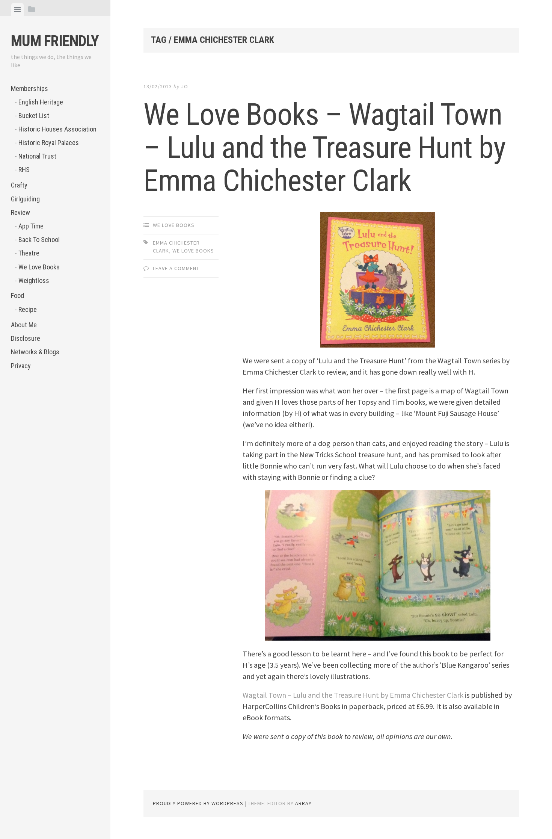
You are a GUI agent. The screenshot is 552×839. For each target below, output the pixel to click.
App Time (31, 226)
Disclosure (25, 338)
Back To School (39, 239)
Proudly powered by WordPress (198, 803)
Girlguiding (25, 199)
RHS (24, 170)
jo (184, 86)
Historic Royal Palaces (48, 143)
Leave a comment (176, 268)
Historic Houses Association (57, 129)
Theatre (28, 253)
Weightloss (33, 280)
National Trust (37, 156)
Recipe (27, 309)
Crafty (19, 185)
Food (17, 295)
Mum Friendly (54, 41)
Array (303, 803)
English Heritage (40, 102)
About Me (24, 325)
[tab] (17, 9)
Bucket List (33, 115)
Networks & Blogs (35, 352)
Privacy (21, 366)
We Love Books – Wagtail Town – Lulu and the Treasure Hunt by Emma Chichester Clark (324, 147)
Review (20, 212)
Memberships (29, 88)
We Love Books (39, 267)
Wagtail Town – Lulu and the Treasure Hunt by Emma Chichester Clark (353, 695)
